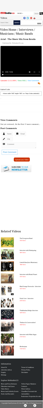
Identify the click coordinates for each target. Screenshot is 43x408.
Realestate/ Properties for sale (31, 396)
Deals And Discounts (7, 394)
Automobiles (25, 394)
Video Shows (5, 389)
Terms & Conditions (27, 367)
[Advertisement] (21, 5)
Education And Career (8, 386)
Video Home (8, 30)
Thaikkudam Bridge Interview (29, 310)
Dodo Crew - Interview (27, 298)
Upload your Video (21, 160)
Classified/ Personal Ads (29, 391)
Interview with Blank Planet (28, 274)
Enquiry (3, 372)
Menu (39, 23)
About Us (4, 367)
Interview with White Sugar (28, 334)
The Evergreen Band (26, 238)
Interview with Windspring (28, 250)
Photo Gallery (25, 389)
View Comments (33, 80)
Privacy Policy (25, 370)
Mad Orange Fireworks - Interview (30, 286)
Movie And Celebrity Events (9, 391)
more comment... (33, 124)
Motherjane (23, 346)
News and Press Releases (9, 384)
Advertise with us (6, 370)
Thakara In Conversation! (28, 322)
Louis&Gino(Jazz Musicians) (28, 262)
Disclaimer (24, 372)
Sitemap (3, 375)
